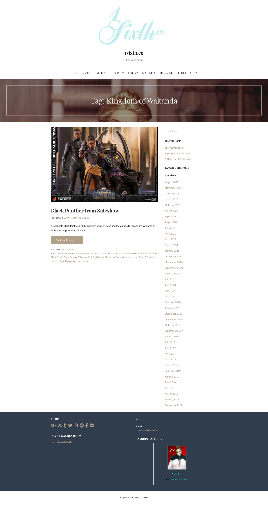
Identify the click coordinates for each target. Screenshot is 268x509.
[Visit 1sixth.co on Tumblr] (65, 426)
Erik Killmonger (83, 253)
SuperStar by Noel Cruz (177, 153)
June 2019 (170, 347)
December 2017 (173, 405)
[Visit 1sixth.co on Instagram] (76, 426)
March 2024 (171, 199)
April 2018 (170, 387)
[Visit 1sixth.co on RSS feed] (60, 426)
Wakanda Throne (81, 261)
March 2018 (171, 393)
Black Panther (68, 253)
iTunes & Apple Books (61, 441)
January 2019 (172, 376)
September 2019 (174, 330)
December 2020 (173, 256)
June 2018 (170, 382)
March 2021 (171, 244)
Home (74, 73)
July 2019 (170, 342)
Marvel (124, 253)
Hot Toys (95, 253)
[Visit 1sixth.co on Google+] (53, 426)
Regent (133, 73)
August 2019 (172, 336)
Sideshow (82, 257)
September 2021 (174, 216)
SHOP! (193, 73)
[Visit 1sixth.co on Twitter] (70, 426)
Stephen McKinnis (80, 217)
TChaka (68, 261)
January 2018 (172, 399)
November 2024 (174, 187)
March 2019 (171, 365)
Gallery (100, 73)
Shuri (53, 257)
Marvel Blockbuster (137, 253)
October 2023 (172, 204)
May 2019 (170, 353)
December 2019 (173, 313)
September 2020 (174, 267)
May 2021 (170, 233)
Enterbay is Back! (174, 147)
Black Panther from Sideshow (85, 210)
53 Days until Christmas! (178, 159)
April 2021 (170, 239)
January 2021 (172, 250)
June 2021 (170, 227)
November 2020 (174, 262)
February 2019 (173, 370)
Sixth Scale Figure (96, 257)
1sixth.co (134, 52)
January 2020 (172, 307)
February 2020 (173, 302)
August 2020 (172, 273)
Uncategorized (67, 249)
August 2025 (172, 182)
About (86, 73)
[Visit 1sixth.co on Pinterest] (82, 426)
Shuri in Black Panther (67, 257)
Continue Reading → (67, 240)
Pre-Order (152, 253)
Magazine (166, 73)
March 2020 (171, 296)
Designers (149, 73)
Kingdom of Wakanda (110, 253)
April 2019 (170, 359)
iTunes (181, 73)
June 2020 (170, 284)
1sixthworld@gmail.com (147, 430)
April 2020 (170, 290)
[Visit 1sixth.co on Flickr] (92, 426)
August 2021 (172, 222)
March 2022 (171, 210)
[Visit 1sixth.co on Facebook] (86, 426)
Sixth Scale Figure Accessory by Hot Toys (124, 257)
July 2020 (170, 279)
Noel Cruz (117, 73)
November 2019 (174, 319)
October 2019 (172, 324)
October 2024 (172, 193)
